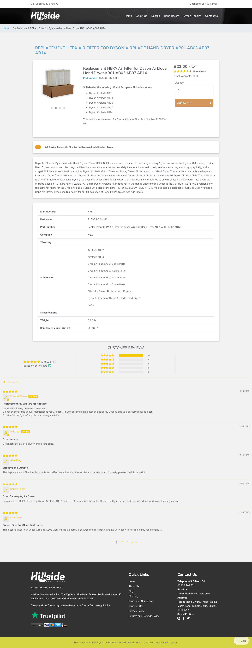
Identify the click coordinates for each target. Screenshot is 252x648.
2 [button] (122, 542)
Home (7, 28)
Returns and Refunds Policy (144, 615)
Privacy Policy (136, 610)
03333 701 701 (186, 585)
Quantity (179, 82)
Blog (131, 591)
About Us (134, 586)
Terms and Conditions (141, 601)
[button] (52, 108)
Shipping (134, 596)
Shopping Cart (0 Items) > (204, 3)
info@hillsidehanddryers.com (193, 593)
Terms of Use (136, 606)
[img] (10, 391)
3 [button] (127, 542)
